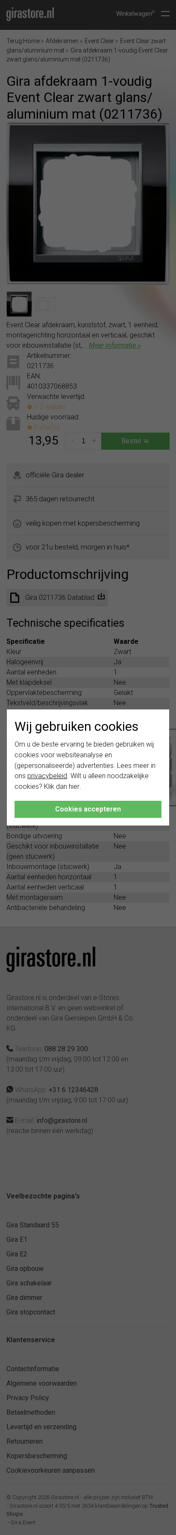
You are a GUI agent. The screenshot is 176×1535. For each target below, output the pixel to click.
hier (74, 786)
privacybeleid (47, 776)
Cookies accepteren (88, 809)
